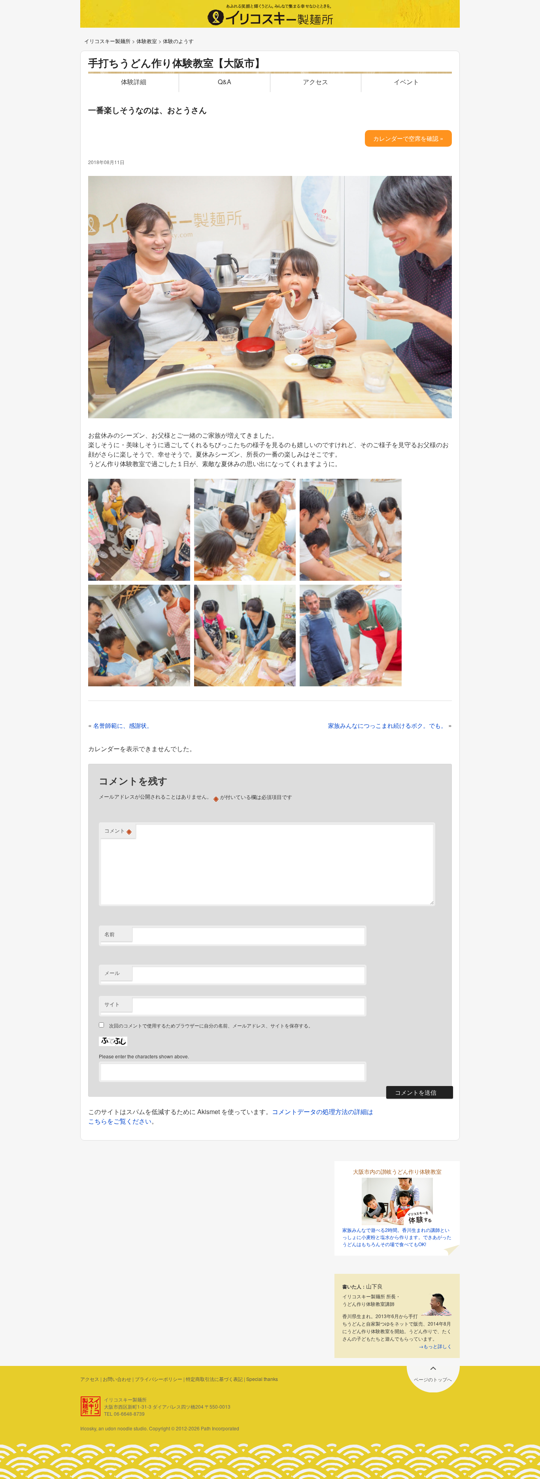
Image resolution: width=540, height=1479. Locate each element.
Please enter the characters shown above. (144, 1056)
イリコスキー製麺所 (107, 41)
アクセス (315, 81)
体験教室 (146, 41)
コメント (118, 830)
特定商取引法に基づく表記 (214, 1378)
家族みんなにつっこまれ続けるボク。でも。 (387, 725)
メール (112, 973)
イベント (406, 81)
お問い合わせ (117, 1378)
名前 (109, 934)
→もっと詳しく (435, 1346)
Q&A (224, 81)
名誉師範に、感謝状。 (123, 725)
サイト (112, 1004)
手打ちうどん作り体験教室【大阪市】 (176, 62)
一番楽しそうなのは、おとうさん (147, 109)
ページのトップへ (433, 1379)
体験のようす (178, 41)
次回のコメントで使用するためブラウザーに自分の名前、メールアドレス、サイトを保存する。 (211, 1025)
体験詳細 (133, 81)
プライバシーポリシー (158, 1378)
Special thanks (262, 1378)
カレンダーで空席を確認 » (408, 138)
